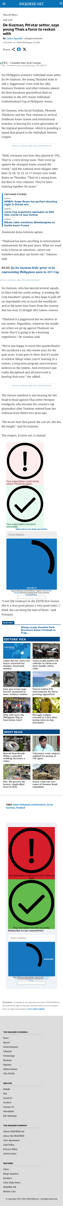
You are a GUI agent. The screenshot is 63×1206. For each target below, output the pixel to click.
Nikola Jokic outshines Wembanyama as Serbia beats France (29, 223)
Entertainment (10, 1046)
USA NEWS (9, 1073)
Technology (9, 1055)
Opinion (7, 1064)
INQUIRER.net (9, 42)
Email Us (7, 1098)
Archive (7, 1102)
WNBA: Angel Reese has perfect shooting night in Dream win (30, 203)
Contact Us (8, 1106)
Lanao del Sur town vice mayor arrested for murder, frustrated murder (16, 664)
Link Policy (8, 1144)
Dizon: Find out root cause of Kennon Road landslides (45, 784)
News (6, 1037)
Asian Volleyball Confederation (29, 804)
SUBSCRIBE (49, 959)
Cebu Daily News (11, 1182)
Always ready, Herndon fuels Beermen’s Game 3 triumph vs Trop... (38, 630)
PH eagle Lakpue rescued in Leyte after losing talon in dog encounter (45, 718)
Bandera (7, 1178)
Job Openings (10, 1115)
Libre (6, 1169)
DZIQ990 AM (9, 1186)
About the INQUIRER (13, 1135)
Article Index (9, 1153)
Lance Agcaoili (14, 38)
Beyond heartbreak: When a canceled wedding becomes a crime (14, 757)
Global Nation (10, 1069)
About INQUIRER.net (13, 1131)
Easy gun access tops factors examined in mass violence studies (15, 692)
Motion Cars (9, 1191)
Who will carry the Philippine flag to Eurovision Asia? (13, 717)
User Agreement (11, 1140)
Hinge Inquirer (11, 1173)
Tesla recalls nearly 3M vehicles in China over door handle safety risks (45, 664)
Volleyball (10, 14)
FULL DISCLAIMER (36, 1009)
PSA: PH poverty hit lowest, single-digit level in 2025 (14, 784)
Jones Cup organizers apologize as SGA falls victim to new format (29, 213)
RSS (5, 1093)
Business (7, 1060)
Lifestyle (7, 1051)
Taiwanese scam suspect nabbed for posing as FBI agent (46, 756)
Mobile (6, 1089)
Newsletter (8, 1111)
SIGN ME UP (32, 588)
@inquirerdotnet (33, 38)
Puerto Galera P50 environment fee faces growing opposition (45, 692)
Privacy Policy (31, 595)
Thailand (20, 807)
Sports (6, 1042)
